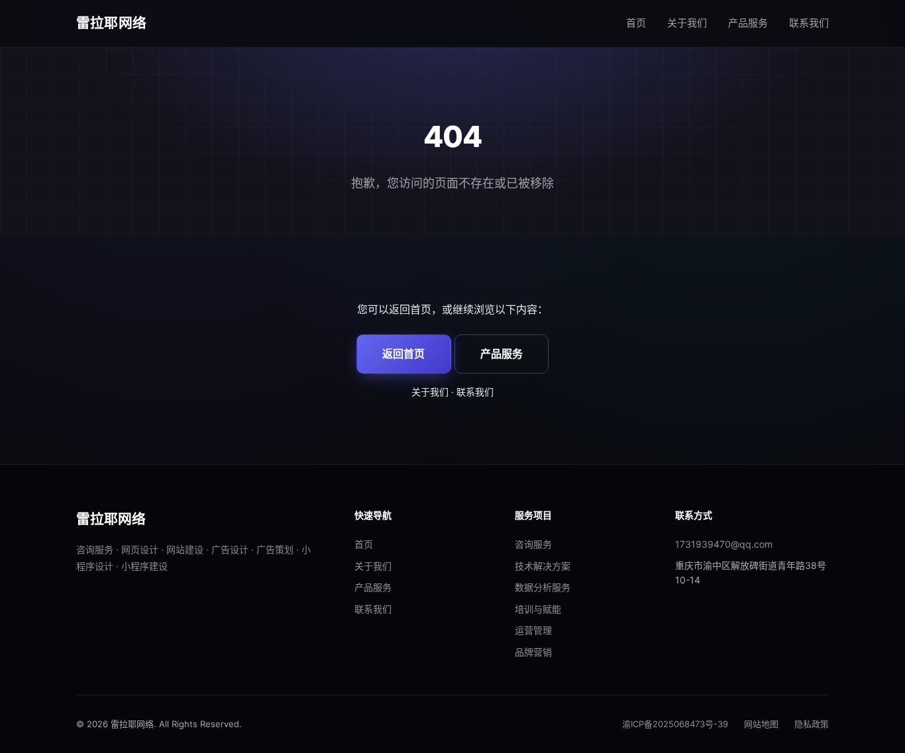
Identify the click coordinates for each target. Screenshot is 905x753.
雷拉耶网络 (111, 23)
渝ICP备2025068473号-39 (675, 724)
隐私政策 (811, 724)
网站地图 (761, 724)
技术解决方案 (542, 566)
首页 (636, 23)
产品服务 (748, 23)
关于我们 (687, 23)
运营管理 (533, 630)
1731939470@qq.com (723, 544)
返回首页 (403, 353)
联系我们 (809, 23)
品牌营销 (533, 652)
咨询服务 (533, 544)
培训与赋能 (538, 609)
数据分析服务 (542, 587)
